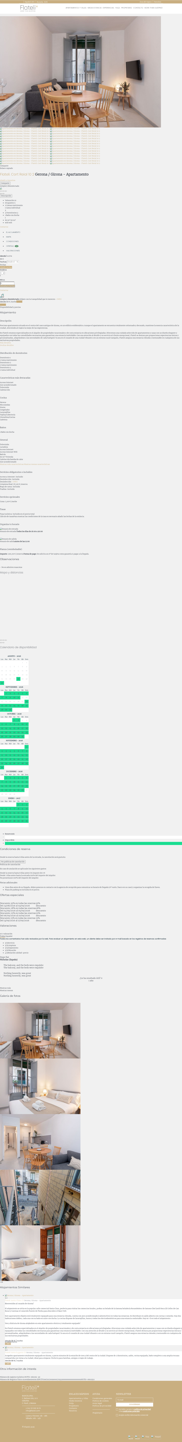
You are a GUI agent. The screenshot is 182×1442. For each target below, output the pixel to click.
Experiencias (108, 7)
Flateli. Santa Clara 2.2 (14, 1300)
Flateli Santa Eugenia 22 (15, 1352)
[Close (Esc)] (1, 640)
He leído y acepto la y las (135, 1410)
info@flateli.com (33, 1411)
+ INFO (58, 299)
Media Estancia (95, 7)
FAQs (117, 7)
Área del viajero (146, 2)
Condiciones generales (102, 1398)
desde (3, 256)
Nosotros (73, 1411)
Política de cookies (100, 1401)
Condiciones (12, 241)
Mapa (8, 236)
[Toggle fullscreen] (3, 640)
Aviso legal (97, 1403)
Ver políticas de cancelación (13, 862)
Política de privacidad (101, 1406)
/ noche (19, 1360)
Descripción (6, 196)
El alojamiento (13, 232)
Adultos (3, 270)
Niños (2, 280)
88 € (13, 1360)
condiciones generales (131, 1411)
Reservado (10, 834)
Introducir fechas (7, 286)
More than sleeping (153, 7)
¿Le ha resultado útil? (91, 978)
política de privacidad (142, 1409)
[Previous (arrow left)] (1, 193)
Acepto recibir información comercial (133, 1415)
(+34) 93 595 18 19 (33, 1408)
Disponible (10, 840)
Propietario (126, 7)
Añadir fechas (6, 267)
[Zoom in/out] (6, 640)
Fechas (3, 262)
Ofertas (12, 246)
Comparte (5, 183)
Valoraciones (13, 250)
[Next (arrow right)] (3, 193)
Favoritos (157, 2)
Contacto (138, 7)
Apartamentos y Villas (78, 1398)
